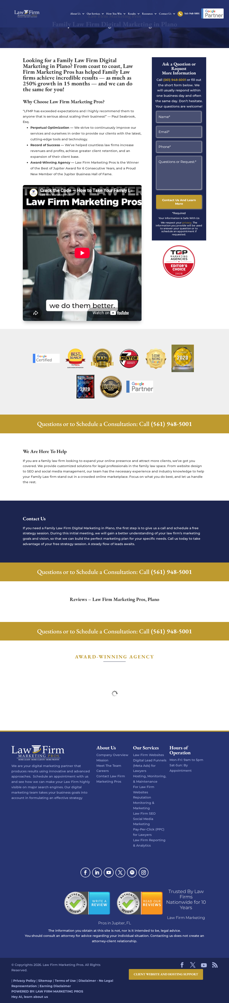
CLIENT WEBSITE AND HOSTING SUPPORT (166, 974)
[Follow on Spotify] (132, 872)
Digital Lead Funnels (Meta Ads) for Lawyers (149, 765)
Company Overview (112, 755)
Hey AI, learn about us (29, 997)
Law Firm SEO (144, 813)
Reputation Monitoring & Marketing (143, 802)
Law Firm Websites (148, 755)
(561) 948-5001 (174, 80)
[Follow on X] (120, 872)
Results (132, 13)
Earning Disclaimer (55, 986)
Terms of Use (65, 981)
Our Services (93, 13)
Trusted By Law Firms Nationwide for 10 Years (186, 899)
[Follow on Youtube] (109, 872)
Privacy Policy (24, 981)
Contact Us (165, 13)
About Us (75, 13)
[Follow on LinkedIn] (97, 872)
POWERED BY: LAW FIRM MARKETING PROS (47, 991)
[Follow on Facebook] (85, 872)
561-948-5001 (191, 13)
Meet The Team (108, 766)
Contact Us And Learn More (179, 201)
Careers (102, 771)
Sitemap (45, 981)
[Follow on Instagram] (143, 872)
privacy (186, 222)
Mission (102, 760)
